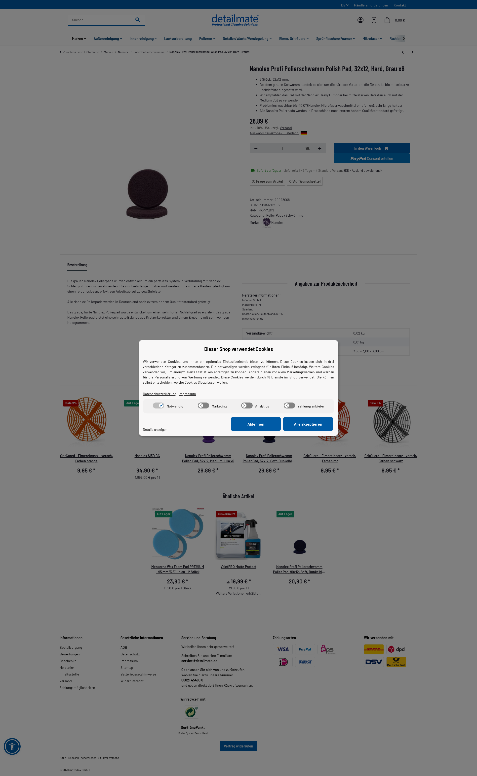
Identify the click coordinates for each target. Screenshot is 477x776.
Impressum (187, 394)
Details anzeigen (155, 429)
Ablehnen (255, 424)
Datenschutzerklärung (159, 394)
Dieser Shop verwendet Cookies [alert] (238, 349)
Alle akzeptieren (308, 424)
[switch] (158, 405)
